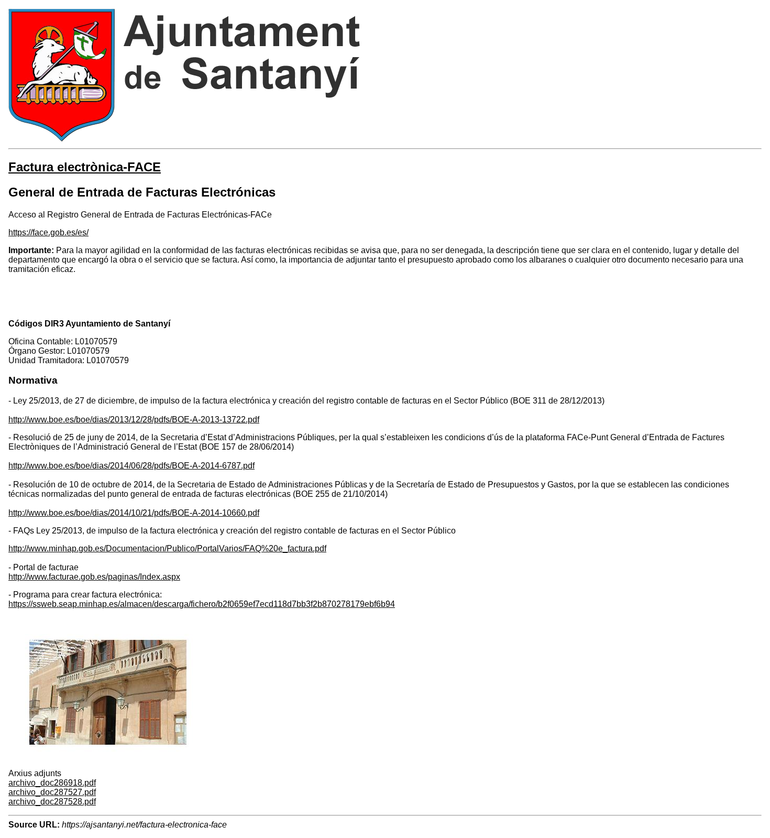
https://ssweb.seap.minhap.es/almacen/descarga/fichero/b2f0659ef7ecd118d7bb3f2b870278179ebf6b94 (201, 604)
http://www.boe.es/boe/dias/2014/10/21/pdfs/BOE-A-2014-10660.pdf (133, 512)
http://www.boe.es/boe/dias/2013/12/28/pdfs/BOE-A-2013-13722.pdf (133, 419)
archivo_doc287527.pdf (52, 792)
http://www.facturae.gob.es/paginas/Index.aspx (94, 576)
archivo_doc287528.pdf (52, 801)
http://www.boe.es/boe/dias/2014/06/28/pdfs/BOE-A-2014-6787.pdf (131, 465)
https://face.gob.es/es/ (48, 232)
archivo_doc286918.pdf (52, 782)
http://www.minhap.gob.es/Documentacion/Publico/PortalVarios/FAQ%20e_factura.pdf (167, 548)
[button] (107, 763)
